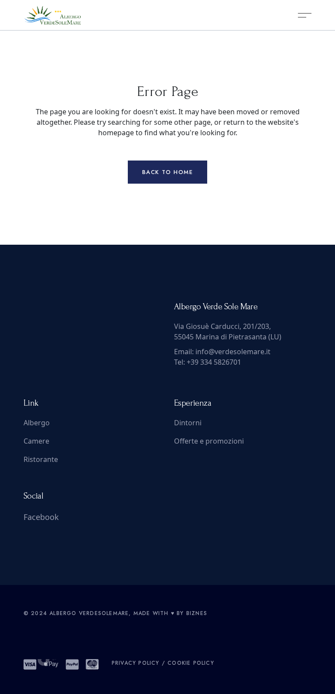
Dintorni (188, 422)
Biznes (196, 613)
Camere (36, 441)
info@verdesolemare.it (232, 351)
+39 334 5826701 (214, 362)
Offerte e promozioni (209, 441)
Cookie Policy (191, 663)
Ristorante (41, 459)
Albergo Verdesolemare (89, 613)
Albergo (37, 422)
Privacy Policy (136, 663)
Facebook (41, 517)
